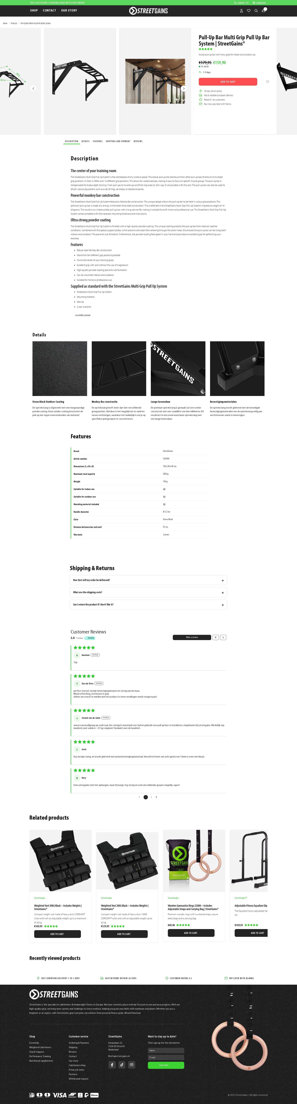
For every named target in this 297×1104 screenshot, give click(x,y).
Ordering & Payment (79, 1043)
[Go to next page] (157, 797)
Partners (73, 1074)
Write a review (192, 637)
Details (86, 141)
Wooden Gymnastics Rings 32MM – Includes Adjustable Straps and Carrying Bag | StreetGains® (193, 907)
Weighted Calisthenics (40, 1047)
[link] (267, 82)
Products (14, 23)
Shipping (73, 1047)
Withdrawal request (78, 1079)
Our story (73, 1061)
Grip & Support (36, 1052)
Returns (73, 1052)
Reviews (138, 141)
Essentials (34, 1043)
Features (98, 141)
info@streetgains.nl (120, 1056)
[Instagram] (131, 1065)
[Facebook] (112, 1065)
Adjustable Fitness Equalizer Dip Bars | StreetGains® (261, 905)
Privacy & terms (76, 1070)
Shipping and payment (118, 141)
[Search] (256, 11)
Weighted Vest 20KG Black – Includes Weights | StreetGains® (124, 907)
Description (71, 141)
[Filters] (215, 637)
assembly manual (82, 315)
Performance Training (40, 1056)
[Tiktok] (121, 1065)
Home (5, 23)
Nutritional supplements (41, 1061)
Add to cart (228, 81)
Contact (73, 1056)
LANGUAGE (261, 2)
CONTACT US (243, 2)
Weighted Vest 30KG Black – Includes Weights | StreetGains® (58, 907)
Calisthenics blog (77, 1065)
